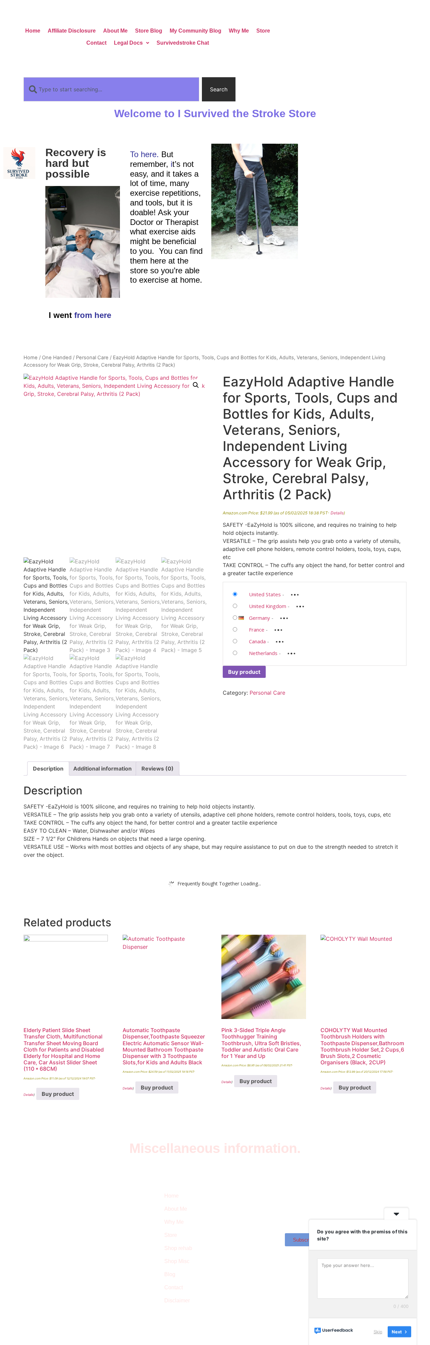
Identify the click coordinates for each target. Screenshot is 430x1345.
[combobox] (111, 89)
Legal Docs (128, 43)
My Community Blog (195, 31)
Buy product (244, 671)
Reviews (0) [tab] (157, 768)
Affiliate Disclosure (72, 31)
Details (337, 512)
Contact (96, 43)
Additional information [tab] (102, 768)
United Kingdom (267, 606)
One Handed (57, 358)
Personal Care (92, 358)
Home (32, 31)
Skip (378, 1331)
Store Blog (148, 31)
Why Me (239, 31)
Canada (257, 641)
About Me (115, 31)
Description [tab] (48, 768)
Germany (259, 617)
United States (265, 594)
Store (263, 31)
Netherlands (263, 653)
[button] (131, 43)
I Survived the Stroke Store (58, 1229)
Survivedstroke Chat (183, 43)
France (256, 629)
